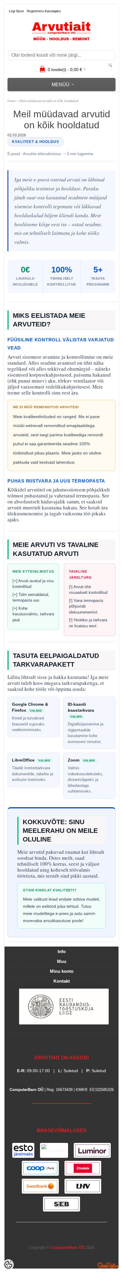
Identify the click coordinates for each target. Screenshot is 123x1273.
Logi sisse (16, 11)
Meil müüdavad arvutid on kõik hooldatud (48, 101)
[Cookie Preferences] (8, 1264)
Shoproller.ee (108, 1266)
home (11, 101)
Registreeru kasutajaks (44, 11)
